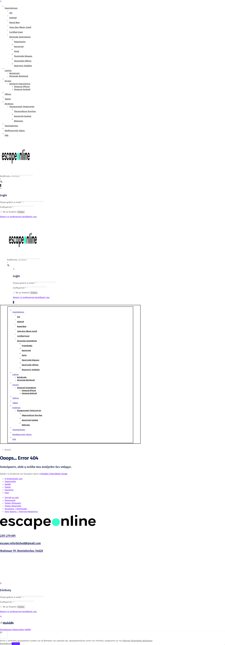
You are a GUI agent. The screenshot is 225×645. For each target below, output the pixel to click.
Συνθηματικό (6, 602)
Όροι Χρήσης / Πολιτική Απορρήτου (21, 511)
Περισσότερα (6, 643)
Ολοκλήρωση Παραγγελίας (12, 629)
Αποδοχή (16, 644)
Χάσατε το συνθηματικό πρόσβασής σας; (18, 611)
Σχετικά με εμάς (12, 497)
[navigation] (112, 623)
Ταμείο (8, 487)
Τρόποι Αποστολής (13, 506)
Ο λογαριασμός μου (13, 478)
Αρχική (8, 449)
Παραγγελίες (10, 481)
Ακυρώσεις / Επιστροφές (16, 509)
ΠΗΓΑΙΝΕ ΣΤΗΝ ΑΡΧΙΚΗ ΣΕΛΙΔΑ (53, 474)
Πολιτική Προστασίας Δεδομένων (137, 640)
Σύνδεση (21, 607)
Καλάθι (8, 484)
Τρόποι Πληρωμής (13, 503)
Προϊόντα (9, 490)
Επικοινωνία (10, 500)
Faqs (7, 493)
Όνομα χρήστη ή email (11, 597)
